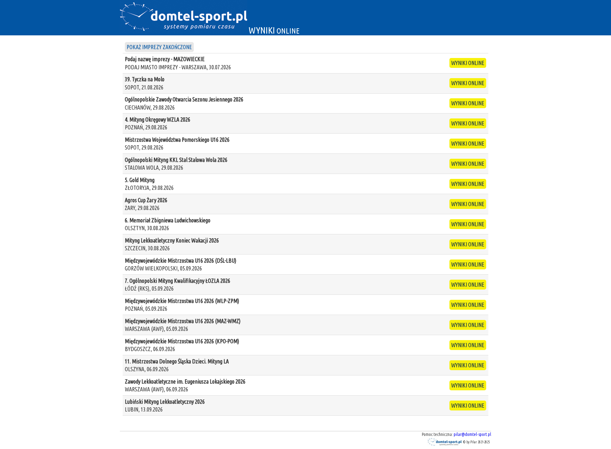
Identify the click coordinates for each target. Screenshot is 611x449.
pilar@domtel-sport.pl (472, 434)
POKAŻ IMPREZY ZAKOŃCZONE (159, 47)
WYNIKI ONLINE (467, 63)
